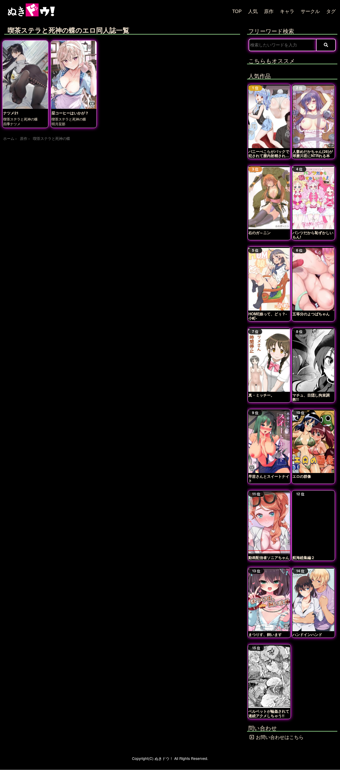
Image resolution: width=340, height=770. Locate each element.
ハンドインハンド (307, 634)
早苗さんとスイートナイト (268, 478)
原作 (269, 11)
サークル (310, 11)
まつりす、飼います (265, 634)
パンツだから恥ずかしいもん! (312, 234)
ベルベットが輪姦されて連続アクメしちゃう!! (268, 713)
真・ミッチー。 (261, 395)
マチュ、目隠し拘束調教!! (311, 397)
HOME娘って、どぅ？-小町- (267, 316)
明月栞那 (58, 123)
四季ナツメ (11, 123)
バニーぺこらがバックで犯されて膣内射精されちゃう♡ (268, 153)
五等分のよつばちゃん (311, 314)
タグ (331, 11)
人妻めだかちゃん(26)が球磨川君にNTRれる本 (312, 153)
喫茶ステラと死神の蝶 (20, 119)
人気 (253, 11)
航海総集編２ (303, 557)
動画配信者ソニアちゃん (268, 557)
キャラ (287, 11)
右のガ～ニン (259, 232)
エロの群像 (301, 476)
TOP (237, 11)
